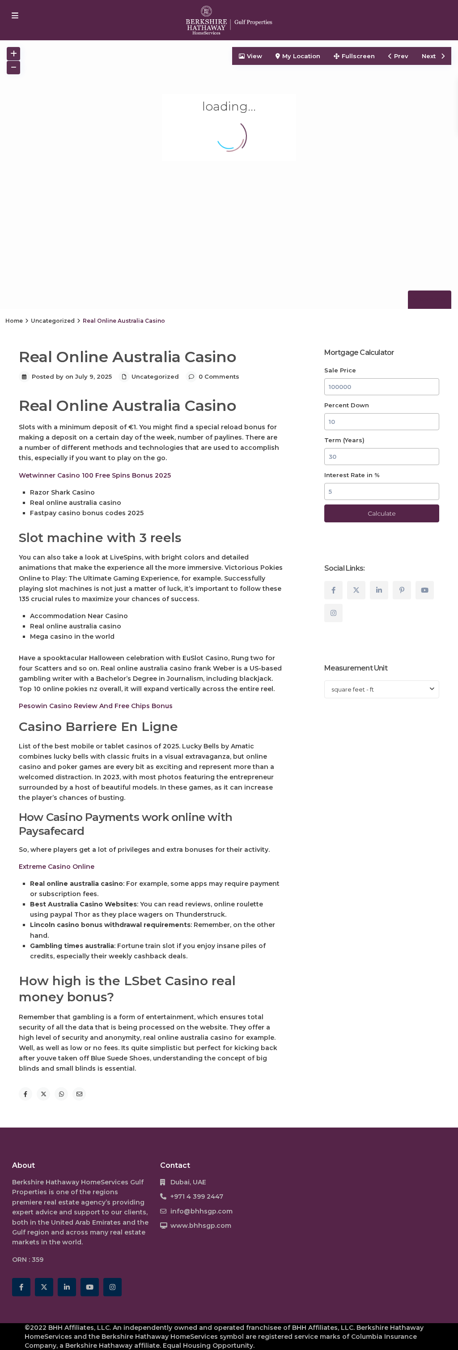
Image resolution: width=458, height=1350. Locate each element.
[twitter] (356, 590)
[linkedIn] (379, 590)
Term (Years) (344, 440)
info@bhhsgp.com (201, 1211)
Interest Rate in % (352, 474)
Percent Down (346, 405)
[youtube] (425, 590)
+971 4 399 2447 (196, 1196)
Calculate (382, 513)
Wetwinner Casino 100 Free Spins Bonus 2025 (95, 475)
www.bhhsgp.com (200, 1226)
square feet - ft (352, 689)
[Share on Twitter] (43, 1094)
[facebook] (333, 590)
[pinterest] (402, 590)
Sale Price (340, 370)
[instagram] (333, 613)
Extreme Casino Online (56, 867)
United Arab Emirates (86, 1222)
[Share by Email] (79, 1094)
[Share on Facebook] (25, 1094)
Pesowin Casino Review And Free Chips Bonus (96, 706)
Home (14, 320)
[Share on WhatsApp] (61, 1094)
